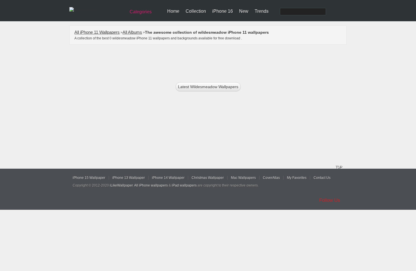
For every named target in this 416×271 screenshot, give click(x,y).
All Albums (132, 32)
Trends (262, 11)
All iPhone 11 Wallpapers (97, 32)
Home (173, 11)
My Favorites (296, 178)
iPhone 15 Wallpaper (89, 178)
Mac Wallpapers (243, 178)
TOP (338, 167)
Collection (196, 11)
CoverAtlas (271, 178)
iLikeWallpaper (121, 185)
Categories (141, 11)
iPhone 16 (222, 11)
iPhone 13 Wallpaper (128, 178)
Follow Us (329, 200)
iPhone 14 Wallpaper (168, 178)
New (243, 11)
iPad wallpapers (184, 185)
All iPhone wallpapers (151, 185)
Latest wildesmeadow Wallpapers (208, 86)
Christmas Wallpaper (208, 178)
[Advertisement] (211, 61)
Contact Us (322, 178)
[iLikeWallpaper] (97, 9)
